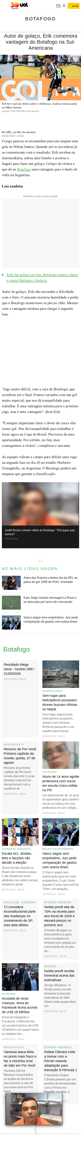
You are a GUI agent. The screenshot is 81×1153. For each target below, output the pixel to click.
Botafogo (40, 18)
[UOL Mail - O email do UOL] (58, 6)
